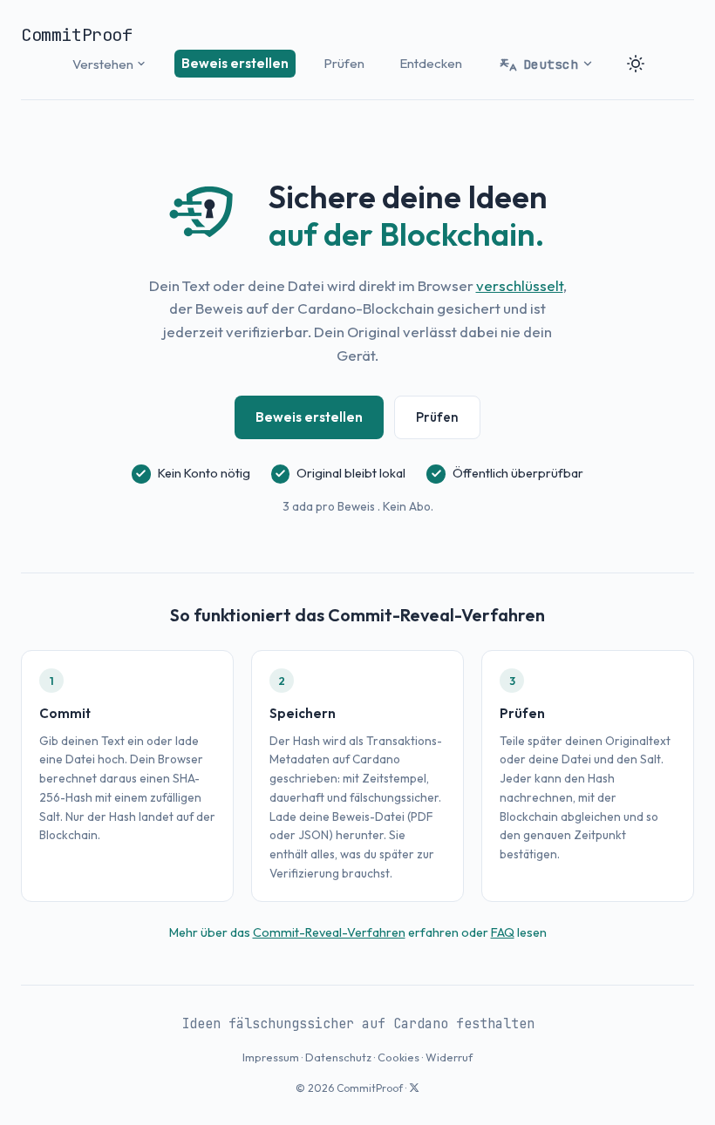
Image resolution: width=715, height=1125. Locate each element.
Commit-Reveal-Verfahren (329, 932)
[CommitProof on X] (414, 1088)
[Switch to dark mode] (636, 64)
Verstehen (102, 64)
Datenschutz (338, 1057)
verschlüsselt (519, 285)
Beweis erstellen (235, 63)
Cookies (398, 1057)
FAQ (502, 932)
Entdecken (430, 63)
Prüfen (343, 63)
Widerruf (449, 1057)
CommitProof (77, 35)
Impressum (270, 1057)
